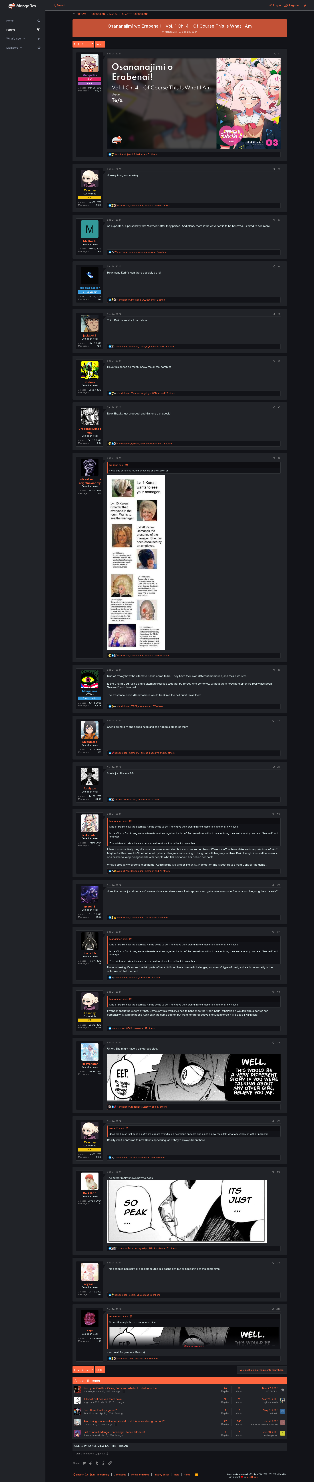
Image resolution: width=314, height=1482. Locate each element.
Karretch (90, 953)
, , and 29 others (137, 977)
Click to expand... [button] (194, 1346)
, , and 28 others (144, 346)
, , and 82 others (143, 655)
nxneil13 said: (116, 1128)
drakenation (89, 835)
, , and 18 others (139, 1157)
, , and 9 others (137, 799)
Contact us (120, 1474)
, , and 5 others (135, 154)
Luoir (86, 1424)
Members (12, 47)
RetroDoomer (91, 1413)
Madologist (90, 1391)
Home (10, 20)
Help (176, 1474)
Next (99, 44)
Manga (119, 1435)
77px (89, 1330)
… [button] (87, 44)
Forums (10, 29)
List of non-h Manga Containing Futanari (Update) (114, 1432)
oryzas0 (90, 1284)
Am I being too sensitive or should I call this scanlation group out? (124, 1421)
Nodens (89, 382)
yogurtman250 (91, 1402)
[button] (24, 38)
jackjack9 (89, 335)
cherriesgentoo (270, 1435)
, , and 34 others (144, 443)
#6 (279, 360)
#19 (279, 1262)
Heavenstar (90, 1064)
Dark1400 (89, 1193)
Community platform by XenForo (257, 1474)
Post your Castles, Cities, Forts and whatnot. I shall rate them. (122, 1388)
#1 (279, 53)
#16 (279, 1042)
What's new (13, 38)
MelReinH (89, 241)
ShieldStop (89, 742)
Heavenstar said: (118, 1316)
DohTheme (252, 1477)
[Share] (274, 54)
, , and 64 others (143, 205)
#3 (279, 219)
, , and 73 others (143, 871)
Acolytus (90, 788)
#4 (279, 266)
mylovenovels (270, 1402)
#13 (279, 885)
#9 (279, 669)
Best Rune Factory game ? (100, 1410)
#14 (279, 931)
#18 (279, 1172)
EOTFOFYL (272, 1391)
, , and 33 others (144, 753)
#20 (278, 1309)
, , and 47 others (142, 1106)
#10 (279, 720)
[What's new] (305, 5)
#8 (279, 458)
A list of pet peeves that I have (103, 1399)
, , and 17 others (133, 1028)
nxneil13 (89, 906)
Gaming (118, 1413)
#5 (279, 314)
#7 (279, 407)
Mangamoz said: (118, 821)
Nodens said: (116, 464)
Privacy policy (161, 1474)
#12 (279, 813)
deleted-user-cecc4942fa (264, 1424)
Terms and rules (140, 1474)
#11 (279, 767)
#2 (279, 169)
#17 (279, 1121)
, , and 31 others (147, 1248)
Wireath (274, 1413)
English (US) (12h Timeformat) (92, 1474)
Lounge (116, 1391)
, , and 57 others (140, 706)
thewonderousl (92, 1435)
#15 (279, 991)
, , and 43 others (141, 299)
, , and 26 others (137, 1295)
